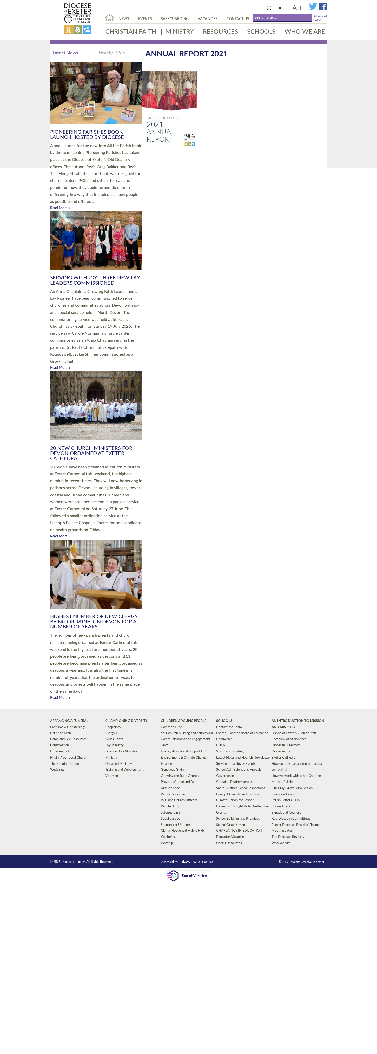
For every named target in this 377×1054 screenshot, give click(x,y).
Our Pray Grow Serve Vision (292, 788)
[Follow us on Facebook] (323, 9)
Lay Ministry (114, 745)
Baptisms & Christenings (68, 727)
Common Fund (171, 727)
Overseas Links (283, 794)
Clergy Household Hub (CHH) (182, 831)
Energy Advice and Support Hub (184, 751)
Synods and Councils (286, 812)
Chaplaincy (113, 727)
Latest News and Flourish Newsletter (243, 757)
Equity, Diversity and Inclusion (238, 794)
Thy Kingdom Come (64, 764)
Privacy (185, 861)
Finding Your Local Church (68, 757)
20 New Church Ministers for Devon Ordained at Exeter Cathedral (91, 453)
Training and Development (124, 769)
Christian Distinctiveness (234, 782)
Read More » (60, 208)
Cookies (207, 861)
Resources (220, 32)
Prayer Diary (281, 806)
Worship (167, 843)
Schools (261, 32)
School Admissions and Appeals (238, 769)
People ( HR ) (170, 806)
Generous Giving (173, 769)
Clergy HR (113, 733)
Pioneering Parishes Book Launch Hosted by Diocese (87, 135)
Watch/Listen (112, 53)
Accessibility (169, 861)
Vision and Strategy (230, 751)
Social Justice (170, 818)
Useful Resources (229, 843)
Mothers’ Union (283, 782)
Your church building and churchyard (187, 733)
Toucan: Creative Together (306, 861)
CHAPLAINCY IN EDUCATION (239, 831)
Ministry (179, 32)
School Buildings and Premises (238, 818)
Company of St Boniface (289, 739)
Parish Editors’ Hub (286, 800)
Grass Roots (114, 739)
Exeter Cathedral (284, 757)
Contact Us (238, 19)
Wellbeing (168, 837)
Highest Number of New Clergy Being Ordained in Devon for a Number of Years (94, 622)
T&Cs (196, 861)
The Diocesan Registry (288, 837)
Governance (225, 776)
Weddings (57, 769)
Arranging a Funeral (69, 721)
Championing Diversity (126, 721)
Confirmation (59, 745)
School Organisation (230, 825)
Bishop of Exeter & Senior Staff (294, 733)
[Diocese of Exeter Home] (109, 17)
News (123, 19)
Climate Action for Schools (235, 800)
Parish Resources (173, 794)
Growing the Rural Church (180, 776)
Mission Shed (170, 788)
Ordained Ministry (118, 764)
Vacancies (208, 19)
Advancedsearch (320, 18)
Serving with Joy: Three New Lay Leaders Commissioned (95, 280)
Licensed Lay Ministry (121, 751)
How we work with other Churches (297, 776)
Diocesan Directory (286, 745)
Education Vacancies (230, 837)
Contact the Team (229, 727)
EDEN (220, 745)
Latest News (65, 53)
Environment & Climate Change (184, 757)
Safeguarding (175, 19)
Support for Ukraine (175, 825)
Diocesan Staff (282, 751)
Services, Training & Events (236, 764)
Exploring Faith (60, 751)
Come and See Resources (68, 739)
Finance (166, 764)
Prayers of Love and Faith (179, 782)
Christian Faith (130, 32)
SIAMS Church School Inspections (240, 788)
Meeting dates (282, 831)
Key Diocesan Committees (291, 818)
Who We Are (305, 32)
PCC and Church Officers (179, 800)
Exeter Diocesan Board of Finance (296, 825)
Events (145, 19)
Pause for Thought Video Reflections (243, 806)
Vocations (112, 776)
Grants (221, 812)
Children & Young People (183, 721)
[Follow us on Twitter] (314, 9)
